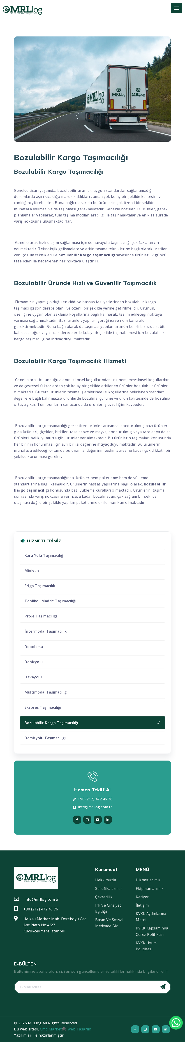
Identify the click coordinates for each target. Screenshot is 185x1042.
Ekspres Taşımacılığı (43, 707)
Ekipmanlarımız (149, 888)
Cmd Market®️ (53, 1029)
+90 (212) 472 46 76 (95, 799)
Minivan (32, 570)
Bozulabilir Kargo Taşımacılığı (51, 722)
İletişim (142, 905)
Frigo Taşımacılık (40, 585)
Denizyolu (34, 661)
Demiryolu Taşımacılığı (45, 737)
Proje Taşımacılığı (41, 616)
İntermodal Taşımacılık (46, 631)
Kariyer (142, 896)
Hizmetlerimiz (148, 879)
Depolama (34, 646)
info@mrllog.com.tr (95, 806)
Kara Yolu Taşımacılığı (44, 555)
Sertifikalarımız (109, 888)
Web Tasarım (79, 1029)
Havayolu (33, 677)
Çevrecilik (103, 896)
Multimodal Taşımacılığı (46, 692)
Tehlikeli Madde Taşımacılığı (50, 600)
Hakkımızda (105, 879)
